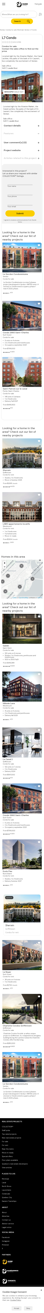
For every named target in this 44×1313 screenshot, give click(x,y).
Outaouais (6, 1194)
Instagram (6, 1241)
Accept (16, 1308)
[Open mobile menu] (3, 4)
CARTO (39, 598)
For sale (5, 1141)
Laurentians (6, 1190)
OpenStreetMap (23, 598)
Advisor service (8, 1224)
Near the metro (8, 1149)
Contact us (6, 1220)
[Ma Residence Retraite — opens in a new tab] (22, 1272)
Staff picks (6, 1130)
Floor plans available (10, 1160)
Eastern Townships (9, 1201)
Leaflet (14, 598)
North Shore (6, 1186)
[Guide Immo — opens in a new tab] (22, 1262)
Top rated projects (9, 1134)
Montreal (5, 1179)
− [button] (4, 566)
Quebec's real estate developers (15, 1164)
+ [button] (4, 563)
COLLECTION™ (7, 1127)
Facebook (6, 1237)
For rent (5, 1145)
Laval (4, 1183)
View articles (7, 1168)
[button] (40, 14)
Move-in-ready (7, 1153)
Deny (28, 1308)
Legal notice (6, 1227)
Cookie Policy (15, 1300)
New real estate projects (11, 1138)
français (38, 4)
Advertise (5, 1216)
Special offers (7, 1156)
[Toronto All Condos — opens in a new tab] (22, 1281)
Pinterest (5, 1245)
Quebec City (7, 1197)
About (4, 1212)
